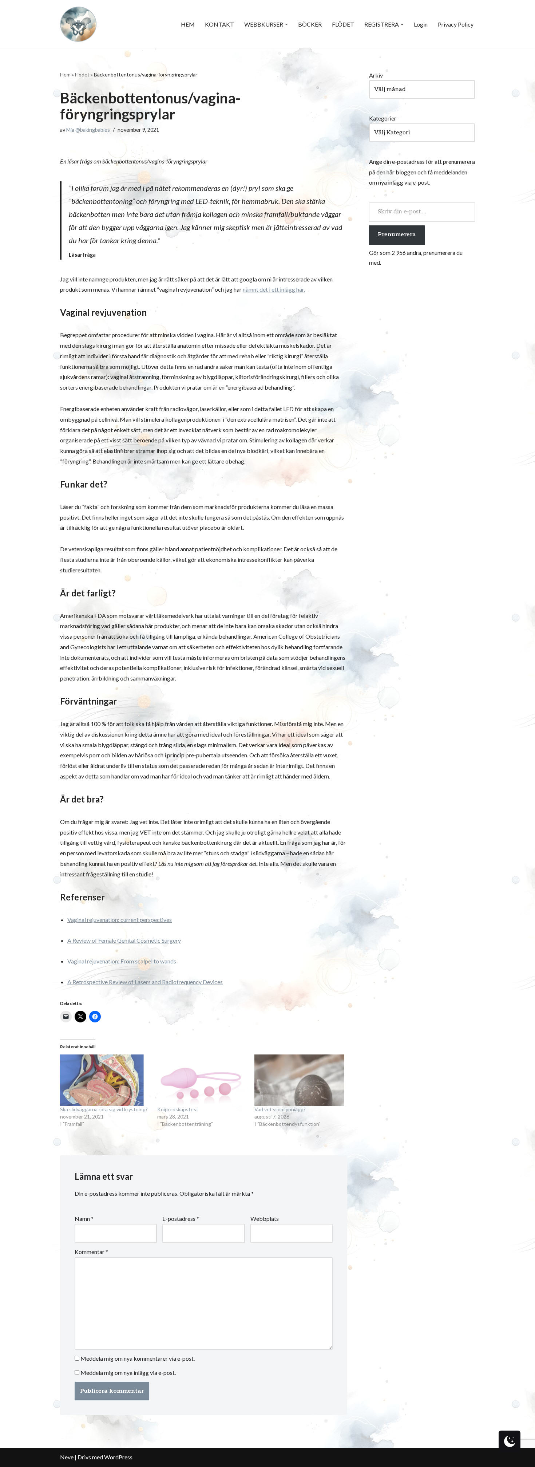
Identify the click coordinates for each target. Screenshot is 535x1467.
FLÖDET (343, 24)
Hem (65, 74)
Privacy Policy (455, 24)
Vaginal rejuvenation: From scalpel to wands (121, 961)
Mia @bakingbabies (88, 130)
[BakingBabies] (78, 24)
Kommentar (91, 1251)
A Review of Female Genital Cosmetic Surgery (124, 940)
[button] (286, 24)
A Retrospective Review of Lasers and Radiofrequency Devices (145, 981)
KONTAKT (219, 24)
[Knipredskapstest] (202, 1080)
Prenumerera (397, 234)
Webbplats (264, 1218)
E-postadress (180, 1218)
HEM (188, 24)
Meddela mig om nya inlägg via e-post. (128, 1372)
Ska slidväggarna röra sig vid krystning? (104, 1109)
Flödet (82, 74)
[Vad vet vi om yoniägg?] (299, 1080)
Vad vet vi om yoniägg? (280, 1109)
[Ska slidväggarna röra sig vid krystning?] (105, 1080)
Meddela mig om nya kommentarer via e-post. (137, 1358)
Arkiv (376, 75)
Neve (67, 1457)
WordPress (118, 1457)
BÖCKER (310, 24)
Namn (84, 1218)
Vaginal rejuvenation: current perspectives (119, 919)
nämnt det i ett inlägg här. (274, 289)
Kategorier (382, 118)
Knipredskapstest (177, 1109)
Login (421, 24)
